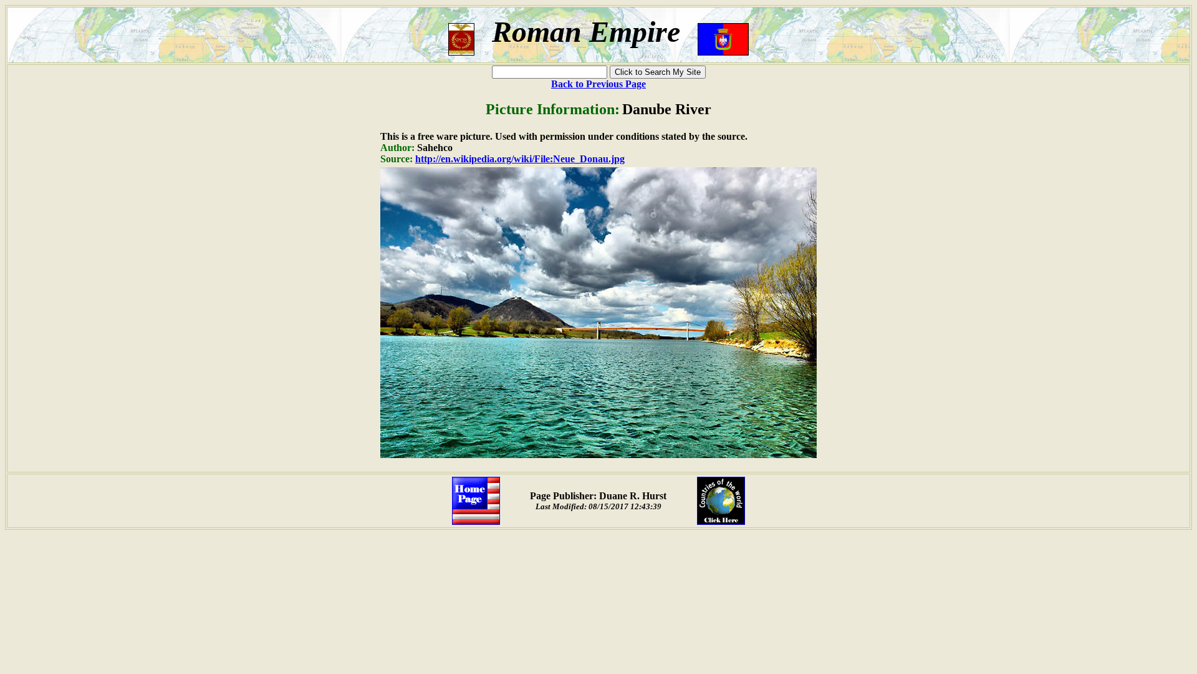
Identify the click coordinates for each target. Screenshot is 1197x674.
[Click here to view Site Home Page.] (476, 521)
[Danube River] (598, 454)
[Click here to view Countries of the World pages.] (721, 521)
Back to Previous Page (598, 84)
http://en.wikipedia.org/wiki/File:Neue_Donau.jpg (520, 159)
